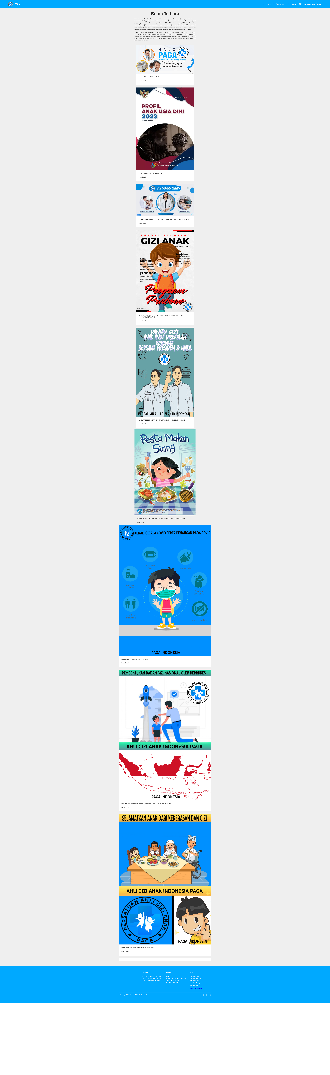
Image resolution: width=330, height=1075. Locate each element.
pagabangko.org (195, 983)
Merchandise (306, 4)
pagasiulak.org (194, 980)
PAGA (17, 4)
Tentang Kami (280, 4)
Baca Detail (142, 81)
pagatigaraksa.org (195, 978)
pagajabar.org (194, 976)
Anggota (318, 4)
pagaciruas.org (194, 985)
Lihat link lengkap (196, 988)
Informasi (293, 4)
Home (269, 4)
